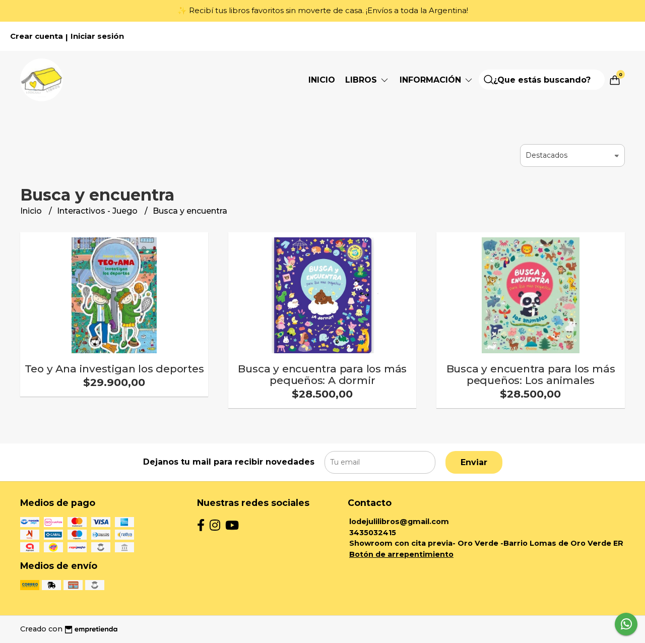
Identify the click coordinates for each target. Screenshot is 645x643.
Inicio (321, 80)
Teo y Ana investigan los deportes (114, 368)
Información (432, 80)
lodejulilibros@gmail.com (399, 521)
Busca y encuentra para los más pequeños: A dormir (322, 374)
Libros (362, 80)
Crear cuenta (36, 36)
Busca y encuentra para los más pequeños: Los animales (530, 374)
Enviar (474, 462)
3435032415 (372, 532)
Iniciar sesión (97, 36)
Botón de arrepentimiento (401, 554)
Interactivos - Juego (98, 211)
